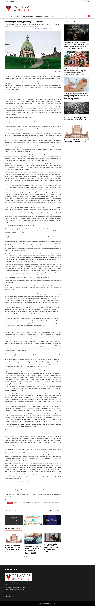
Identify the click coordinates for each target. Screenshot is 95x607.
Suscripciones (68, 16)
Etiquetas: (10, 502)
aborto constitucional (27, 502)
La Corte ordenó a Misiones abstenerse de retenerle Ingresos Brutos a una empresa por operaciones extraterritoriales (75, 71)
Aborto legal (17, 502)
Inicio (7, 16)
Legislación (39, 16)
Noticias (12, 16)
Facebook (49, 510)
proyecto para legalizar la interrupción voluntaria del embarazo (47, 502)
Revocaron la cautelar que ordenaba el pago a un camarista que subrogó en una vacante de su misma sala (76, 117)
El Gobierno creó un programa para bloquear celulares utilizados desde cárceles (51, 547)
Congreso (59, 505)
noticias (50, 28)
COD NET (54, 603)
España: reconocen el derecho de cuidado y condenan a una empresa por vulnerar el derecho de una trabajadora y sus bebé (76, 96)
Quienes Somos (58, 16)
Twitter (57, 510)
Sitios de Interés (48, 16)
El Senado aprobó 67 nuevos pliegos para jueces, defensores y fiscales (76, 140)
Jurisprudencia (20, 16)
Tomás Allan (37, 28)
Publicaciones (30, 16)
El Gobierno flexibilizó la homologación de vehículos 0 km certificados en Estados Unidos (32, 550)
